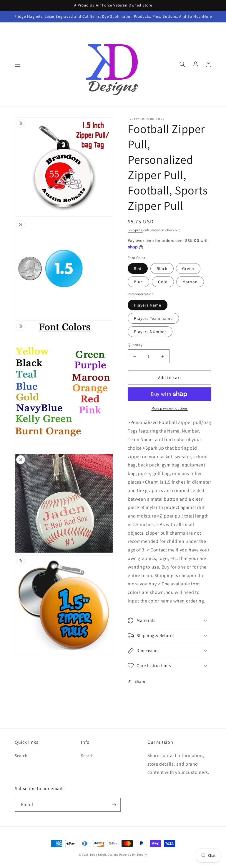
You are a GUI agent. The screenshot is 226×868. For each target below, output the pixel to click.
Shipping (135, 230)
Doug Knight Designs (104, 854)
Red (138, 268)
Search (21, 755)
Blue (138, 281)
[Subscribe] (113, 805)
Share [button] (139, 681)
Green (188, 268)
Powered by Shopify (133, 854)
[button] (17, 64)
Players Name (147, 305)
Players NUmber (150, 331)
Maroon (190, 281)
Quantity (135, 344)
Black (162, 268)
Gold (163, 281)
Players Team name (153, 318)
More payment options (170, 408)
